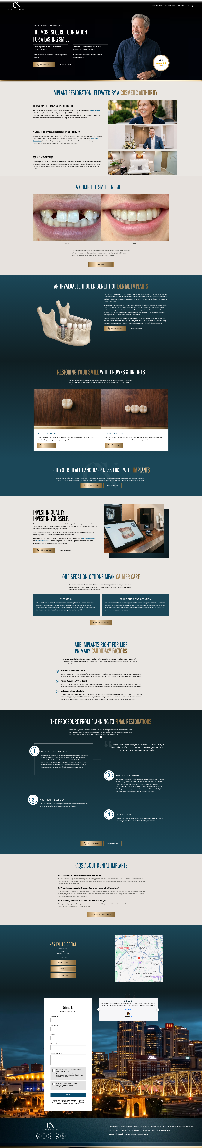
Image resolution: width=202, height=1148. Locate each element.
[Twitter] (50, 1136)
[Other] (62, 1136)
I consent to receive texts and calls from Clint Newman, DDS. (69, 1073)
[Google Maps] (37, 1136)
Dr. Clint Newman (94, 110)
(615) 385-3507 (157, 6)
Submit (68, 1094)
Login (146, 1134)
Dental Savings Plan (88, 538)
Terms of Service (70, 1103)
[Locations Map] (139, 958)
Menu (189, 6)
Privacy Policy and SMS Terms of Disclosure (129, 1134)
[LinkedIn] (56, 1136)
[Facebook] (44, 1136)
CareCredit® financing (43, 541)
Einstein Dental (165, 1130)
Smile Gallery (170, 6)
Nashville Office (63, 944)
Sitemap (111, 1134)
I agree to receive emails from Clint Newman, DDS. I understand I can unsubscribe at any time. (67, 1085)
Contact (181, 6)
